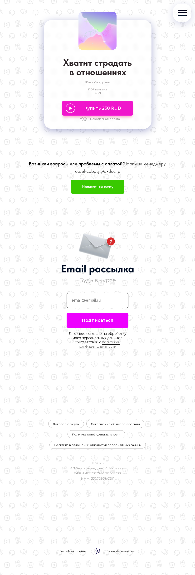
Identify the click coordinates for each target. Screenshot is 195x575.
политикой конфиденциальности (99, 344)
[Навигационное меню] (182, 13)
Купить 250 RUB (102, 108)
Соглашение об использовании (115, 424)
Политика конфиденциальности (96, 434)
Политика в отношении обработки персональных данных (97, 445)
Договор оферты (66, 424)
